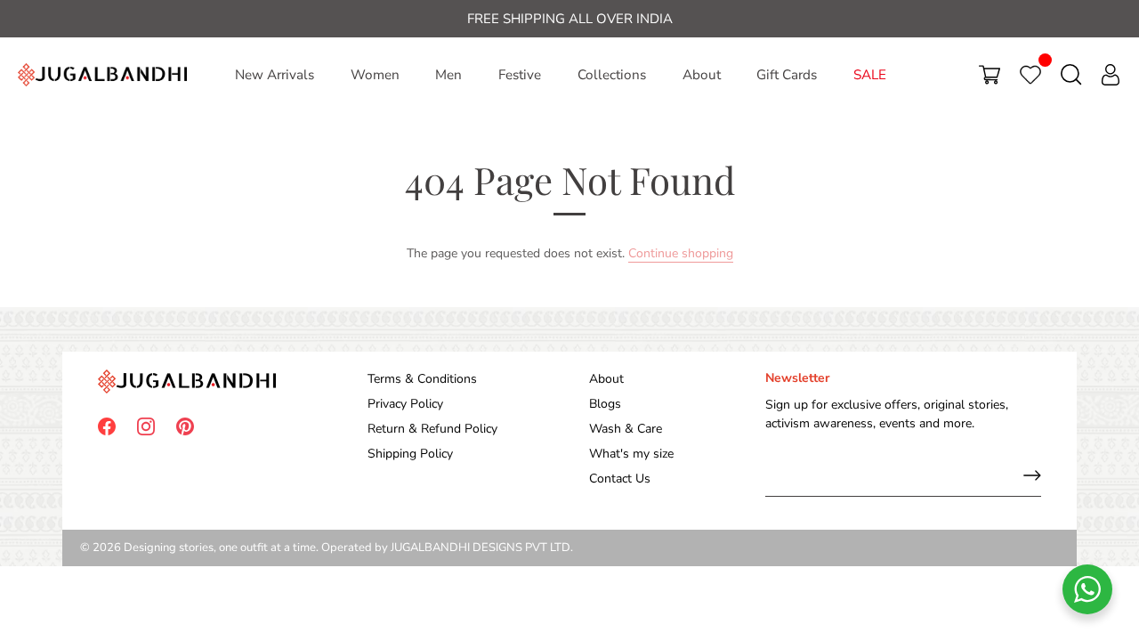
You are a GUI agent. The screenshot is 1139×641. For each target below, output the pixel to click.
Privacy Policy (405, 403)
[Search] (1071, 74)
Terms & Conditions (422, 378)
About (702, 75)
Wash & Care (625, 428)
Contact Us (619, 478)
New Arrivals (274, 75)
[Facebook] (107, 426)
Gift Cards (786, 75)
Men (448, 75)
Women (375, 75)
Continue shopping (680, 253)
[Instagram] (146, 426)
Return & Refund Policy (432, 428)
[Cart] (989, 74)
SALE (869, 75)
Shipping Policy (410, 453)
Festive (519, 75)
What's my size (631, 453)
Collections (612, 75)
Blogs (605, 403)
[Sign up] (1032, 475)
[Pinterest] (185, 426)
